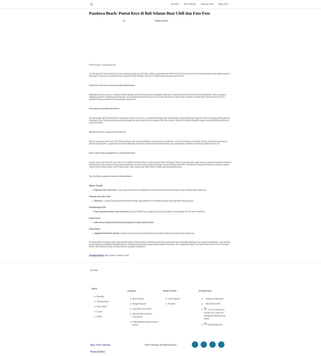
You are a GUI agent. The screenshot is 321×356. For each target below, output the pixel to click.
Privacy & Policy (97, 351)
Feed (98, 345)
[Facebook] (204, 344)
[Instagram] (212, 344)
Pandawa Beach (96, 255)
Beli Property (190, 4)
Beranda (175, 4)
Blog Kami (223, 4)
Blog (92, 345)
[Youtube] (195, 344)
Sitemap (106, 345)
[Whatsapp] (221, 344)
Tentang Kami (207, 4)
